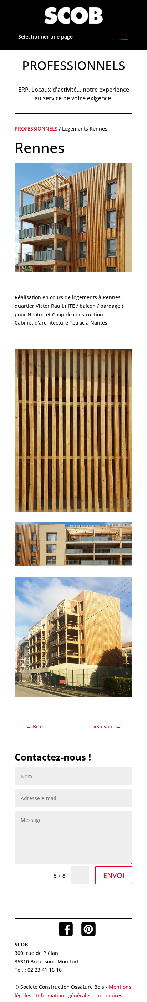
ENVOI (114, 875)
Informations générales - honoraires (79, 995)
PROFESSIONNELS (37, 128)
